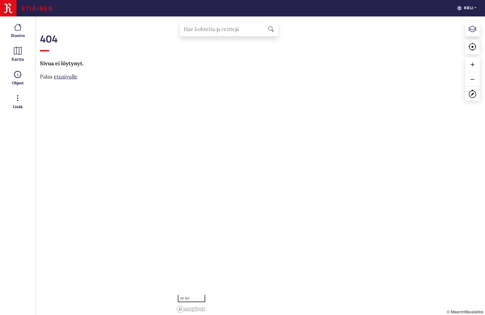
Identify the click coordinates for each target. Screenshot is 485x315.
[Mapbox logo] (191, 309)
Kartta (18, 59)
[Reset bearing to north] (472, 93)
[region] (330, 165)
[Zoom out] (472, 79)
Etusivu (18, 35)
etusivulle (66, 76)
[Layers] (472, 29)
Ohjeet (18, 82)
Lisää (17, 106)
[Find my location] (472, 47)
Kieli (468, 8)
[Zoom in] (472, 64)
